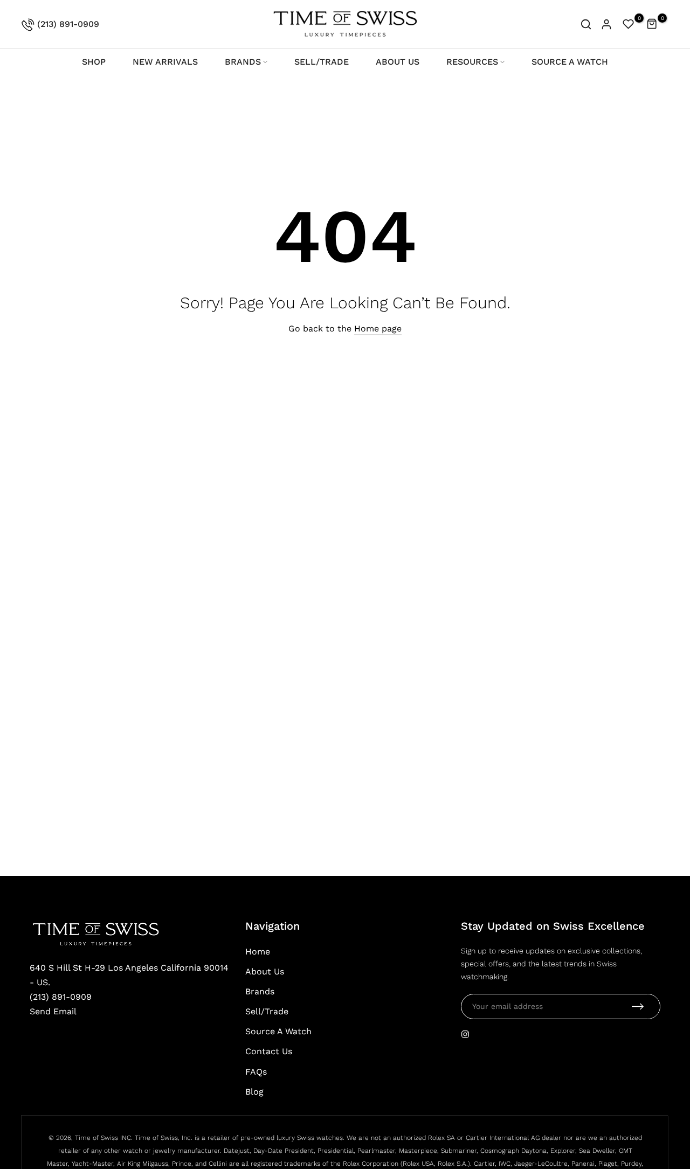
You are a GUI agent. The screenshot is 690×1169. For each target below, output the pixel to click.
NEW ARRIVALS (165, 62)
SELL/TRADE (321, 62)
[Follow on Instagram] (465, 1034)
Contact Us (268, 1051)
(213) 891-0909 (66, 24)
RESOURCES (472, 62)
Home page (378, 328)
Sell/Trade (266, 1011)
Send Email (53, 1011)
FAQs (256, 1072)
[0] (628, 24)
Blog (254, 1092)
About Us (264, 971)
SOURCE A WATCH (570, 62)
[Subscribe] (638, 1006)
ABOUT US (397, 62)
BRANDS (243, 62)
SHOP (94, 62)
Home (257, 951)
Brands (259, 991)
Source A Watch (278, 1031)
